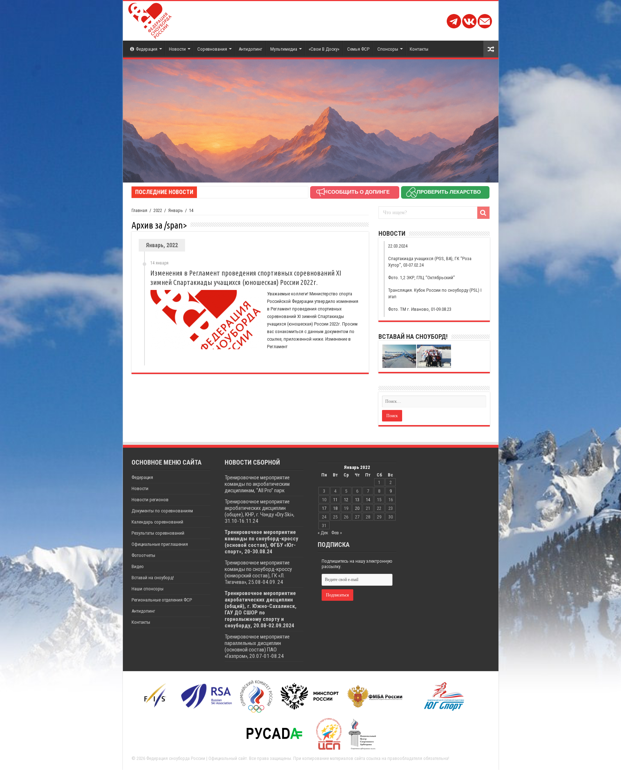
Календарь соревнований (157, 522)
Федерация (146, 49)
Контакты (419, 49)
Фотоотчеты (143, 555)
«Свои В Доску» (324, 49)
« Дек (323, 532)
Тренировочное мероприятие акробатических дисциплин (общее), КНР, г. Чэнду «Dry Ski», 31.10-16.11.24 (259, 511)
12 (346, 499)
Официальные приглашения (160, 544)
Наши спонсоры (148, 588)
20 (357, 508)
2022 (157, 210)
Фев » (336, 532)
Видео (138, 566)
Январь (175, 210)
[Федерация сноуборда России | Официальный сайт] (150, 19)
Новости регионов (150, 499)
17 (324, 508)
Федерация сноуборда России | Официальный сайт (196, 758)
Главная (139, 210)
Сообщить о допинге (359, 192)
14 (368, 499)
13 (357, 499)
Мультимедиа (283, 49)
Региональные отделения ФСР (162, 600)
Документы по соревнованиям (162, 510)
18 (335, 508)
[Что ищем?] (483, 213)
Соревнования (212, 49)
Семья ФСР (358, 49)
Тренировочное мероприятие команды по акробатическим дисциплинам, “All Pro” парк (257, 484)
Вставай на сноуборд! (153, 577)
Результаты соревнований (158, 533)
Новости (177, 49)
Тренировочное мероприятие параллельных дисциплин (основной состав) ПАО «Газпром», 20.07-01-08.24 (257, 646)
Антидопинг (250, 49)
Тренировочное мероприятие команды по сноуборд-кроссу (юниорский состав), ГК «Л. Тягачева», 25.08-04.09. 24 (258, 572)
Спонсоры (387, 49)
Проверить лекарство (449, 192)
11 (335, 499)
